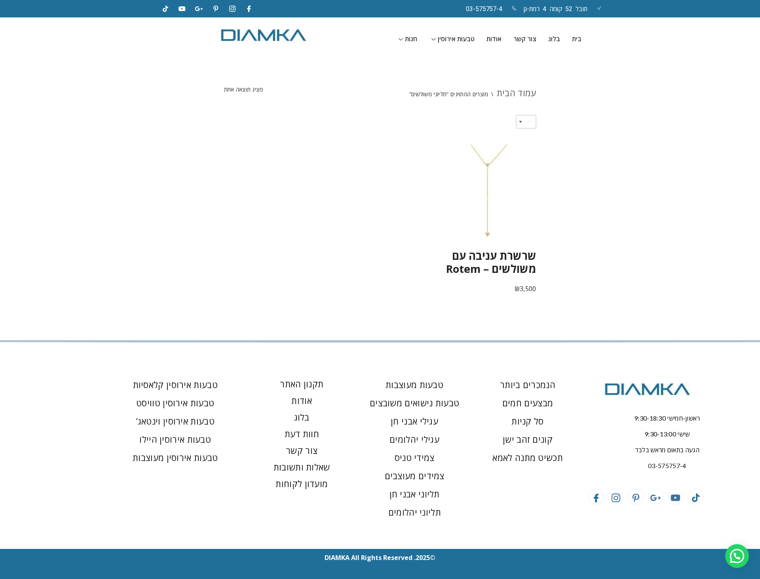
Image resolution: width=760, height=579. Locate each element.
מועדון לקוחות (302, 483)
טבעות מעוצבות (414, 384)
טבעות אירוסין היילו (175, 439)
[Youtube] (676, 497)
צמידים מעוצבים (415, 476)
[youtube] (182, 8)
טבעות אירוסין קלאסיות (175, 384)
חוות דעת (302, 434)
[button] (737, 556)
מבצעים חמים (527, 403)
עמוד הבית (516, 93)
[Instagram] (232, 8)
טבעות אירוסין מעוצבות (175, 457)
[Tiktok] (165, 8)
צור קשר (524, 39)
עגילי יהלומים (414, 439)
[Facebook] (249, 8)
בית (576, 39)
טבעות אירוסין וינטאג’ (175, 421)
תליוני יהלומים (414, 512)
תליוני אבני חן (415, 494)
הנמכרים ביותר (527, 384)
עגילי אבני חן (414, 421)
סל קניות (527, 421)
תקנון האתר (301, 384)
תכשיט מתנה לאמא (527, 457)
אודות (494, 39)
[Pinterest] (216, 8)
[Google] (199, 8)
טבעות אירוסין (456, 39)
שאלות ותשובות (302, 467)
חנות (411, 39)
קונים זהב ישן (528, 439)
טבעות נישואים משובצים (414, 403)
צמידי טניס (415, 457)
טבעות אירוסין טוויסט (175, 403)
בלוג (554, 39)
